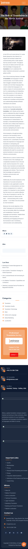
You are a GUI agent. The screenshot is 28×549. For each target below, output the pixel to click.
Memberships (10, 465)
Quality (9, 463)
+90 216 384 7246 (14, 349)
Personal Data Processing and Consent (17, 470)
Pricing (8, 473)
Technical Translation (11, 498)
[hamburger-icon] (23, 3)
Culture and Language (10, 315)
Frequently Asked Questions (14, 475)
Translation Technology (11, 309)
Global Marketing (9, 318)
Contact (13, 355)
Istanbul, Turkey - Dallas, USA (16, 388)
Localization (8, 320)
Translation (8, 303)
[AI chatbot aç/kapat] (24, 544)
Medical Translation (10, 493)
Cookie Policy (10, 481)
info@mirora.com (12, 379)
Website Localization (10, 508)
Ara (3, 244)
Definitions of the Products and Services (17, 478)
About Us (7, 490)
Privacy (9, 468)
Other (6, 312)
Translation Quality (10, 306)
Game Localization (10, 495)
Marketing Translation (11, 503)
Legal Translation (9, 500)
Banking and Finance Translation (14, 506)
